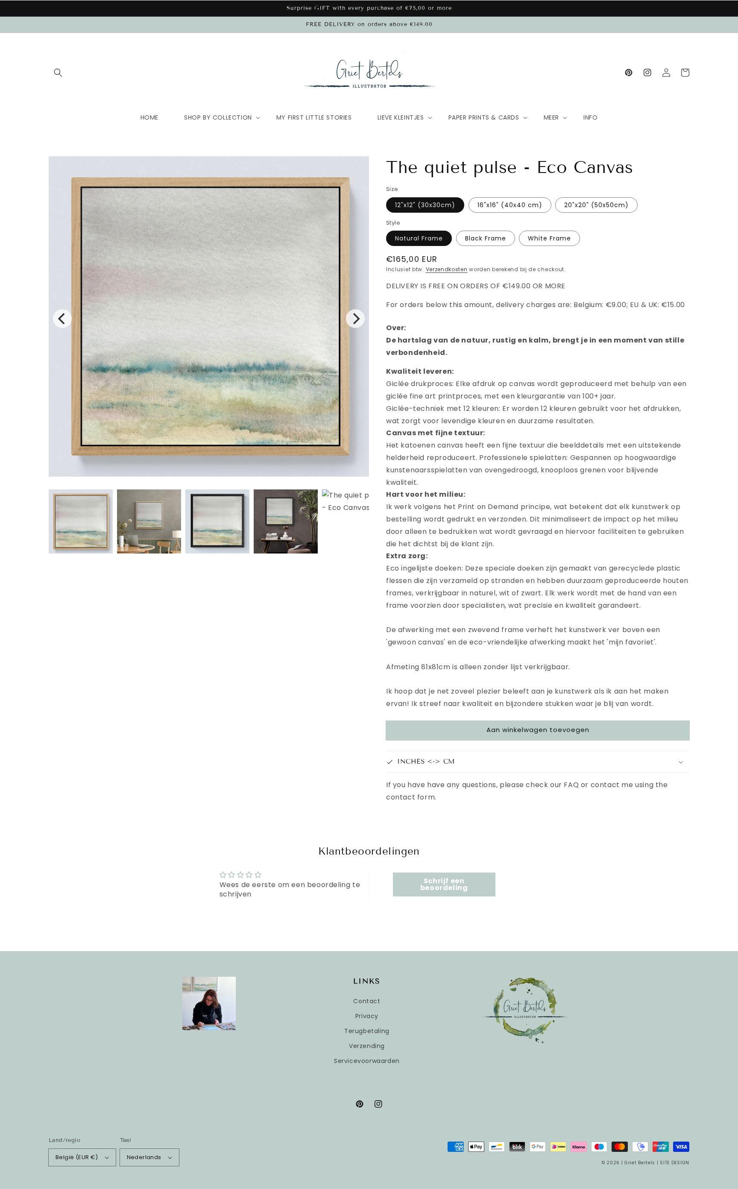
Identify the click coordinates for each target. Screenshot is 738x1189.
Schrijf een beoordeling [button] (444, 884)
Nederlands (144, 1157)
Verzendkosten (447, 269)
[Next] (355, 318)
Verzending (367, 1046)
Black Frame (485, 238)
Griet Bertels (639, 1163)
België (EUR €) (77, 1157)
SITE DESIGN (674, 1163)
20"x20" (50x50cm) (596, 205)
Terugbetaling (367, 1031)
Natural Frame (419, 238)
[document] (209, 318)
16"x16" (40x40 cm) (509, 205)
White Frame (549, 238)
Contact (366, 1001)
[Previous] (62, 318)
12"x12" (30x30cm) (425, 205)
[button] (58, 72)
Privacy (366, 1016)
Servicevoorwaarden (367, 1061)
